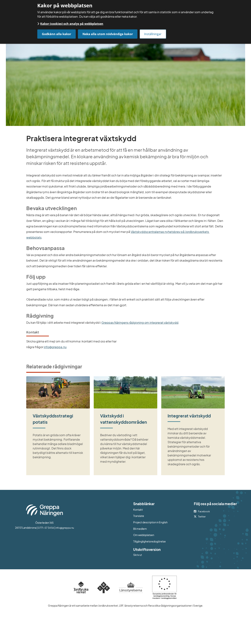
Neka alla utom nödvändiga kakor (108, 34)
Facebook (204, 511)
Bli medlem (140, 528)
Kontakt (138, 509)
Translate (153, 515)
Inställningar (153, 34)
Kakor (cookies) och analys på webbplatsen (71, 24)
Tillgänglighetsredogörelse (149, 541)
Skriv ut (137, 554)
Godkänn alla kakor (56, 34)
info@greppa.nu (55, 347)
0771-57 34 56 (46, 527)
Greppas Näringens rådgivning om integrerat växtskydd (139, 322)
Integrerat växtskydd (189, 415)
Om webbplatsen (143, 535)
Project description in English (150, 522)
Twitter (202, 516)
